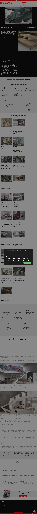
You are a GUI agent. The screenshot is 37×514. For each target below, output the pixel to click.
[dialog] (18, 257)
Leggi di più (29, 256)
